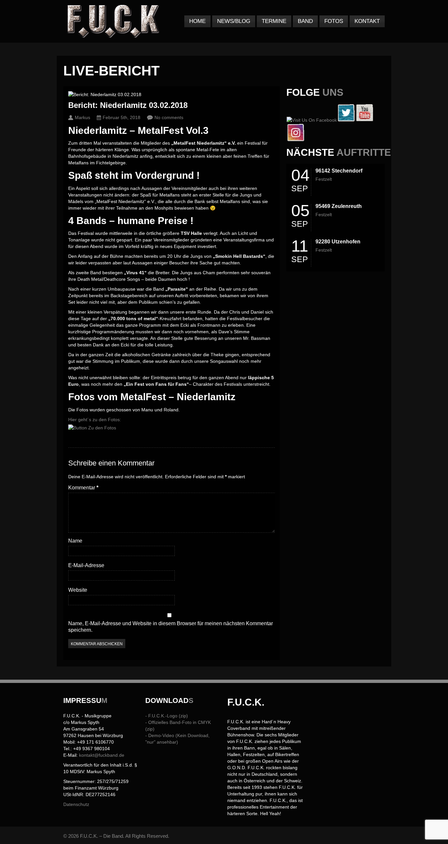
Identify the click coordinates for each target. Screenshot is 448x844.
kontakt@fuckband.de (101, 755)
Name (75, 541)
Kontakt (367, 21)
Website (77, 590)
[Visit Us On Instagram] (295, 139)
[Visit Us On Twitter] (346, 120)
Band (305, 21)
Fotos (333, 21)
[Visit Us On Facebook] (311, 120)
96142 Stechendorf (339, 171)
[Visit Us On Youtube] (364, 120)
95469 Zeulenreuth (339, 206)
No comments (168, 117)
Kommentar (83, 487)
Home (197, 21)
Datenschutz (76, 804)
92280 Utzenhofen (338, 241)
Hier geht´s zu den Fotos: (94, 419)
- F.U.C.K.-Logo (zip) (166, 715)
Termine (274, 21)
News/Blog (233, 21)
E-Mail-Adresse (86, 565)
